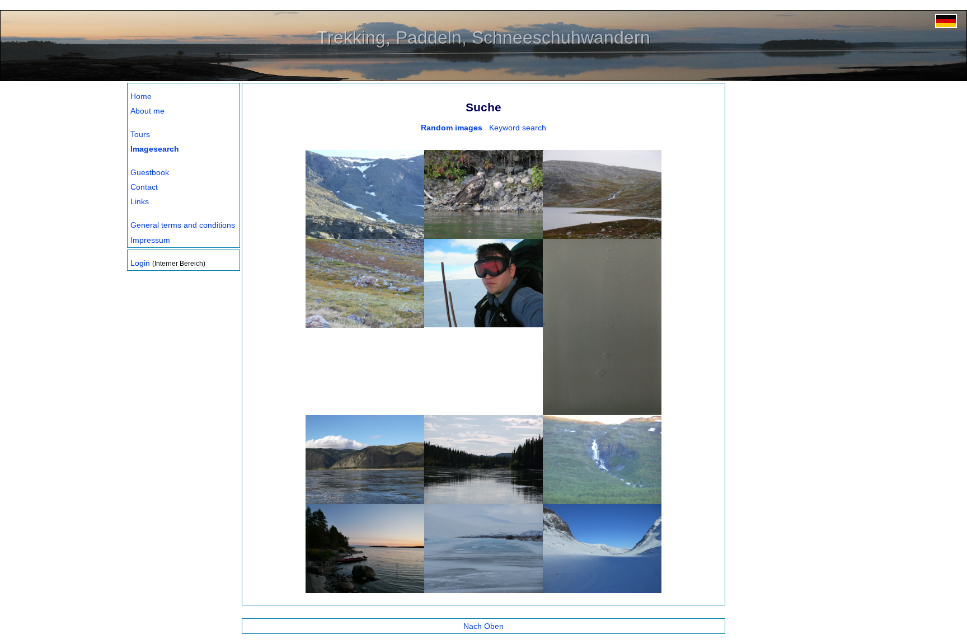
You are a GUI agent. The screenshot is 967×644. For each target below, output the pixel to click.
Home (141, 96)
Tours (140, 134)
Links (139, 201)
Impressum (150, 240)
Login (140, 262)
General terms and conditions (182, 224)
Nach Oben (483, 626)
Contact (144, 186)
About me (147, 110)
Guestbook (149, 172)
